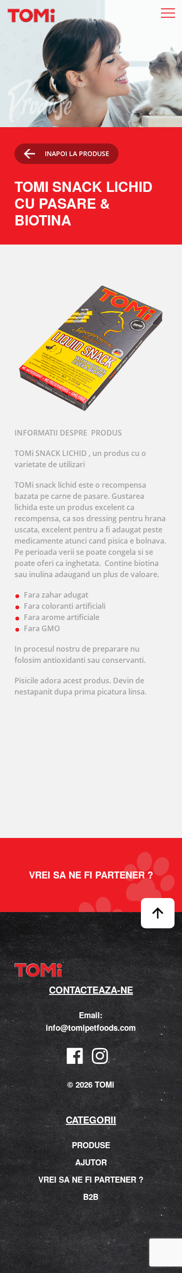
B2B (90, 1196)
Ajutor (91, 1162)
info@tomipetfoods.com (91, 1027)
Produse (91, 1144)
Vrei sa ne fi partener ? (91, 874)
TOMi (31, 15)
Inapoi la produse (77, 153)
